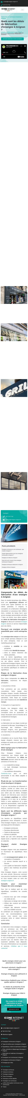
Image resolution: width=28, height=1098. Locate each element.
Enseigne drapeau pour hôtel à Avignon (14, 994)
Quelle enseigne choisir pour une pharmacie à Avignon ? (14, 962)
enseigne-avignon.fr (7, 880)
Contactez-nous (6, 773)
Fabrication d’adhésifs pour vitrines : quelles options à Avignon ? (14, 981)
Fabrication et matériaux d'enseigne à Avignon (11, 32)
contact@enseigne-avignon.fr (13, 519)
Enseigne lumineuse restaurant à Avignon (12, 564)
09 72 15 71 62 (9, 516)
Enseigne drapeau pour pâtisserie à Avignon (14, 975)
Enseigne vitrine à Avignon (8, 567)
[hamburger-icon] (22, 10)
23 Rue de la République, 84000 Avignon (14, 1093)
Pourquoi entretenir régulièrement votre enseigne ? (14, 968)
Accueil (3, 32)
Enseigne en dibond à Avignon (9, 557)
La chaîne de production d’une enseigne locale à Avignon (14, 987)
